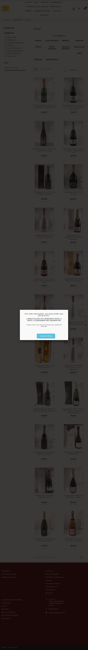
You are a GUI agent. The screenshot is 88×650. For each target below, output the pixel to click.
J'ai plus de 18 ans (45, 336)
